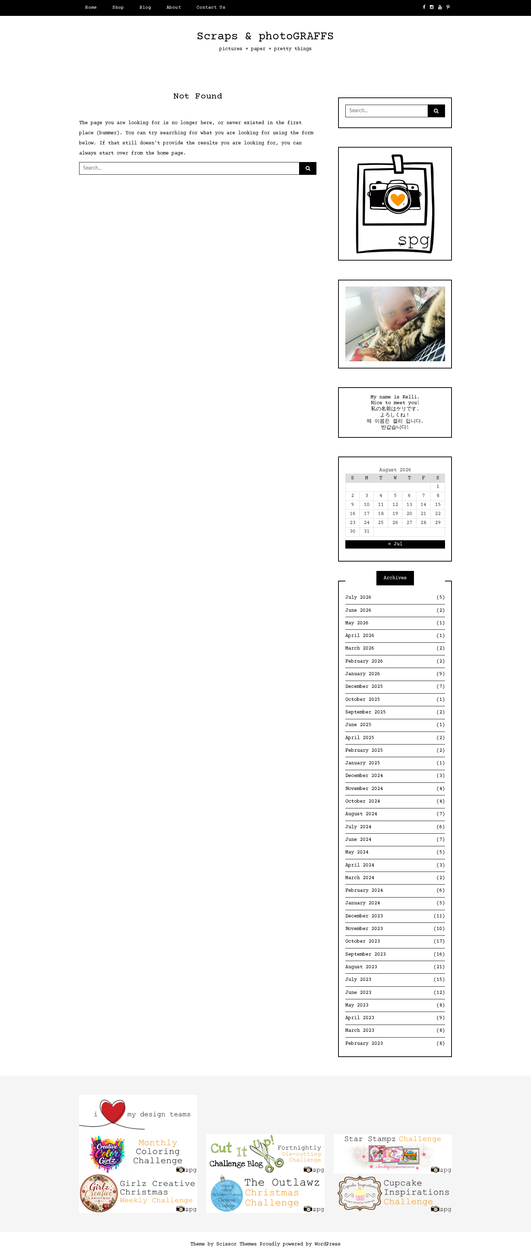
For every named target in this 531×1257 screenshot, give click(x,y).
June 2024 (395, 840)
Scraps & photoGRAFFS (265, 36)
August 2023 (395, 967)
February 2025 (395, 751)
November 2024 (395, 789)
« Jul (395, 544)
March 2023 (395, 1031)
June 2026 (395, 611)
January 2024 (395, 903)
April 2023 (395, 1018)
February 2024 (395, 891)
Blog (145, 7)
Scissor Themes (236, 1244)
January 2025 (395, 763)
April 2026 (395, 636)
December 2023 (395, 916)
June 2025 (395, 725)
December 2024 (395, 776)
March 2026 (395, 648)
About (174, 7)
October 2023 (395, 941)
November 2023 (395, 929)
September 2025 (395, 712)
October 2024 (395, 801)
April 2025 (395, 738)
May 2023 (395, 1005)
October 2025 (395, 700)
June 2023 (395, 993)
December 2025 (395, 687)
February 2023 (395, 1044)
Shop (118, 7)
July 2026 (395, 598)
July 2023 (395, 980)
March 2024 (395, 878)
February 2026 (395, 661)
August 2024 (395, 814)
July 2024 (395, 827)
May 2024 (395, 852)
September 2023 (395, 954)
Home (91, 7)
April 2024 (395, 865)
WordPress (328, 1244)
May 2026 (395, 623)
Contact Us (211, 7)
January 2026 (395, 674)
